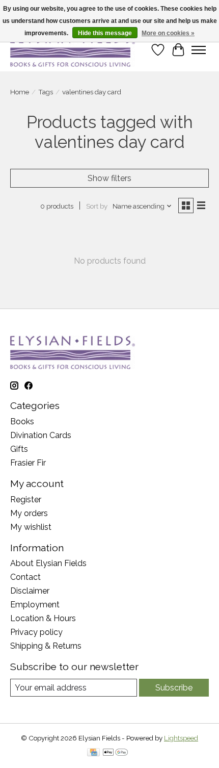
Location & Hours (43, 618)
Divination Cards (40, 435)
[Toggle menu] (198, 50)
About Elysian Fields (48, 563)
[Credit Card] (93, 753)
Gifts (19, 449)
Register (25, 499)
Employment (35, 604)
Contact (25, 577)
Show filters (109, 178)
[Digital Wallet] (115, 753)
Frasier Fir (28, 463)
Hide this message (105, 33)
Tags (45, 92)
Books (22, 421)
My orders (29, 513)
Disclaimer (29, 591)
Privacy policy (36, 632)
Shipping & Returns (45, 646)
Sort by (96, 206)
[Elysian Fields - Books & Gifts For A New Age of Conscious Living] (72, 50)
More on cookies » (168, 33)
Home (19, 92)
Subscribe (174, 688)
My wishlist (30, 527)
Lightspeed (181, 738)
